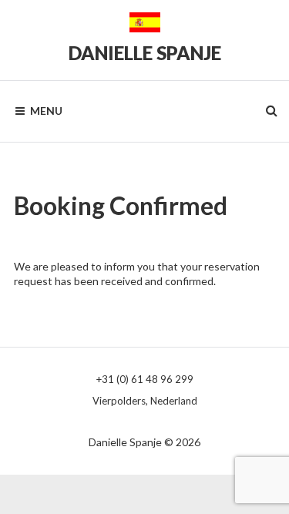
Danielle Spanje (145, 53)
